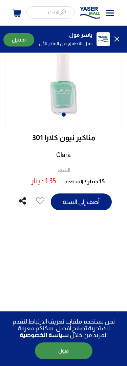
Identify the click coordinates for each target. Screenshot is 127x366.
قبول (63, 351)
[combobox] (50, 12)
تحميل (19, 39)
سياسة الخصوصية (44, 335)
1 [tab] (63, 111)
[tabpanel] (63, 77)
